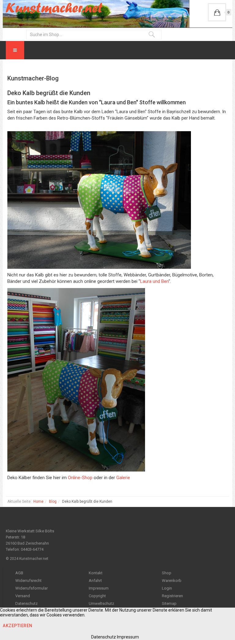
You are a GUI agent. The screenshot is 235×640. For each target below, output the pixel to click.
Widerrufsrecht (28, 580)
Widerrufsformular (31, 588)
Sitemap (169, 603)
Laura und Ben (154, 281)
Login (167, 588)
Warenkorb (171, 580)
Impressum (99, 588)
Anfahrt (95, 580)
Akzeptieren (17, 625)
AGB (19, 573)
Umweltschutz (101, 603)
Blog (53, 501)
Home (38, 501)
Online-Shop (80, 477)
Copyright (97, 596)
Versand (22, 596)
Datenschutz (26, 603)
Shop (166, 573)
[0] (217, 12)
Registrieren (172, 596)
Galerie (123, 477)
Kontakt (96, 573)
